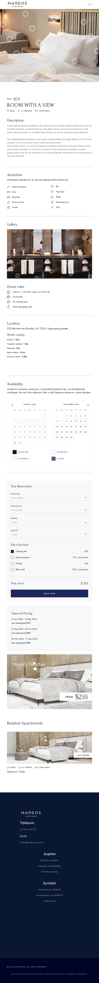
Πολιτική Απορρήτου (77, 974)
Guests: (15, 530)
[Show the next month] (88, 405)
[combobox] (49, 522)
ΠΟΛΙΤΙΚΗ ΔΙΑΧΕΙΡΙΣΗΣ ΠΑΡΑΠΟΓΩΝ (27, 974)
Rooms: (14, 518)
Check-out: (16, 506)
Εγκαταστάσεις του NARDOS (49, 895)
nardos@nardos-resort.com (31, 842)
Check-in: (15, 494)
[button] (13, 254)
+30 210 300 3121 (28, 829)
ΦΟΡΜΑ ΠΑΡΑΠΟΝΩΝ (55, 974)
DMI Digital (20, 967)
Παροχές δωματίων (49, 860)
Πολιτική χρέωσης (49, 871)
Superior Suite (16, 771)
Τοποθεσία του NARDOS (49, 889)
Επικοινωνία (49, 901)
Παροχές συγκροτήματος (49, 866)
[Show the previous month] (12, 405)
